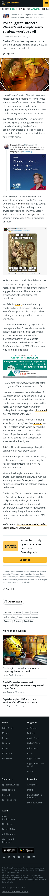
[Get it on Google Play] (26, 850)
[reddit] (34, 857)
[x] (4, 857)
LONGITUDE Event (35, 802)
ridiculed (20, 203)
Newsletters (7, 824)
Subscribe (25, 559)
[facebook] (19, 857)
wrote (36, 214)
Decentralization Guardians (34, 796)
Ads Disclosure (8, 834)
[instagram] (24, 857)
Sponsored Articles (10, 784)
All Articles (32, 728)
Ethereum (6, 743)
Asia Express (32, 748)
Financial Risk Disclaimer (8, 840)
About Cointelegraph (8, 817)
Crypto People (33, 738)
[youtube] (29, 857)
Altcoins (5, 748)
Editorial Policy (24, 577)
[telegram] (14, 857)
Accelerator (32, 784)
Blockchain (7, 753)
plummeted (41, 410)
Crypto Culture (33, 758)
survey (18, 304)
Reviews (30, 771)
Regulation (7, 758)
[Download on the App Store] (9, 850)
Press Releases (8, 789)
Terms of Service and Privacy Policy (15, 891)
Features (31, 733)
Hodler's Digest (34, 743)
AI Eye (29, 753)
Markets (5, 733)
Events (30, 789)
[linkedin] (9, 857)
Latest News (8, 37)
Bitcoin (5, 738)
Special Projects (9, 800)
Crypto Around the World (35, 764)
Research (6, 794)
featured (37, 423)
